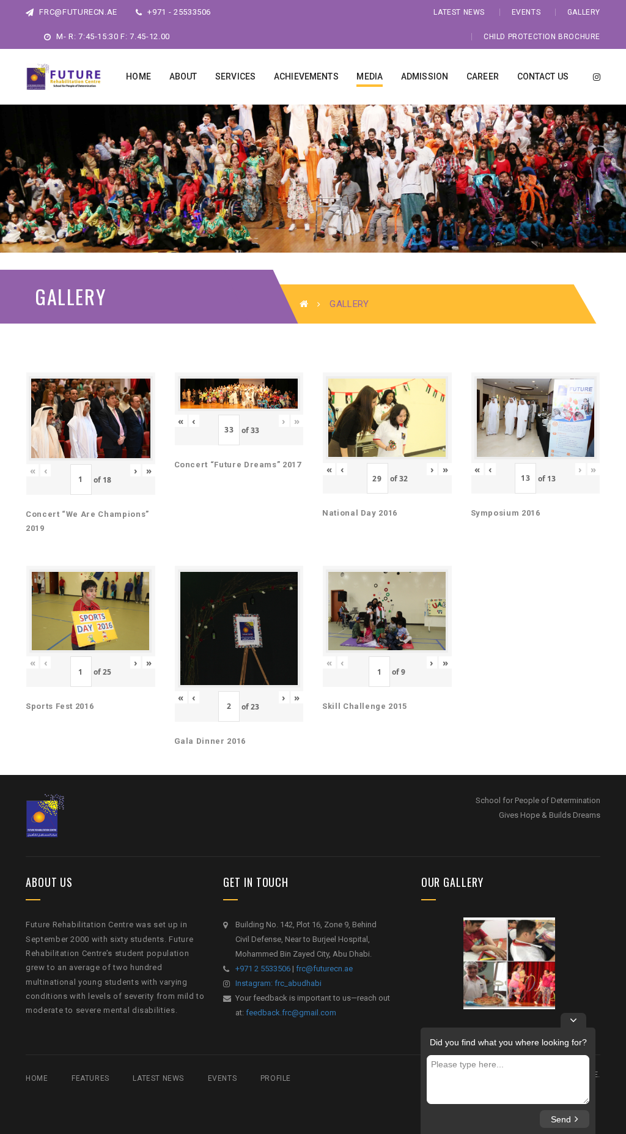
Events (526, 12)
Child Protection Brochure (542, 36)
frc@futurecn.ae (77, 12)
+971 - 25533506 (178, 12)
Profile (275, 1078)
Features (90, 1078)
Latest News (459, 12)
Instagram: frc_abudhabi (278, 983)
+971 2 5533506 (262, 968)
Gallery (583, 12)
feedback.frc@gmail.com (291, 1012)
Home (37, 1078)
